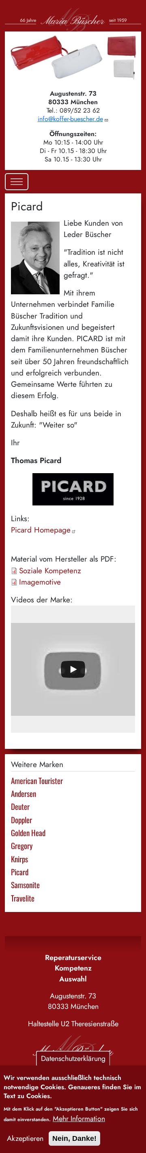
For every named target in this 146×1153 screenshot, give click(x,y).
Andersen (23, 793)
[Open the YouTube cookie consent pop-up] (73, 669)
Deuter (20, 806)
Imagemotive (40, 581)
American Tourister (37, 780)
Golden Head (28, 833)
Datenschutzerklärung (73, 1058)
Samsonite (25, 885)
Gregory (21, 845)
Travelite (22, 898)
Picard (41, 529)
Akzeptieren (25, 1138)
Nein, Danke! (74, 1138)
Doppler (21, 820)
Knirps (19, 859)
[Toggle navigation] (16, 181)
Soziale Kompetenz (50, 570)
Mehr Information (79, 1118)
